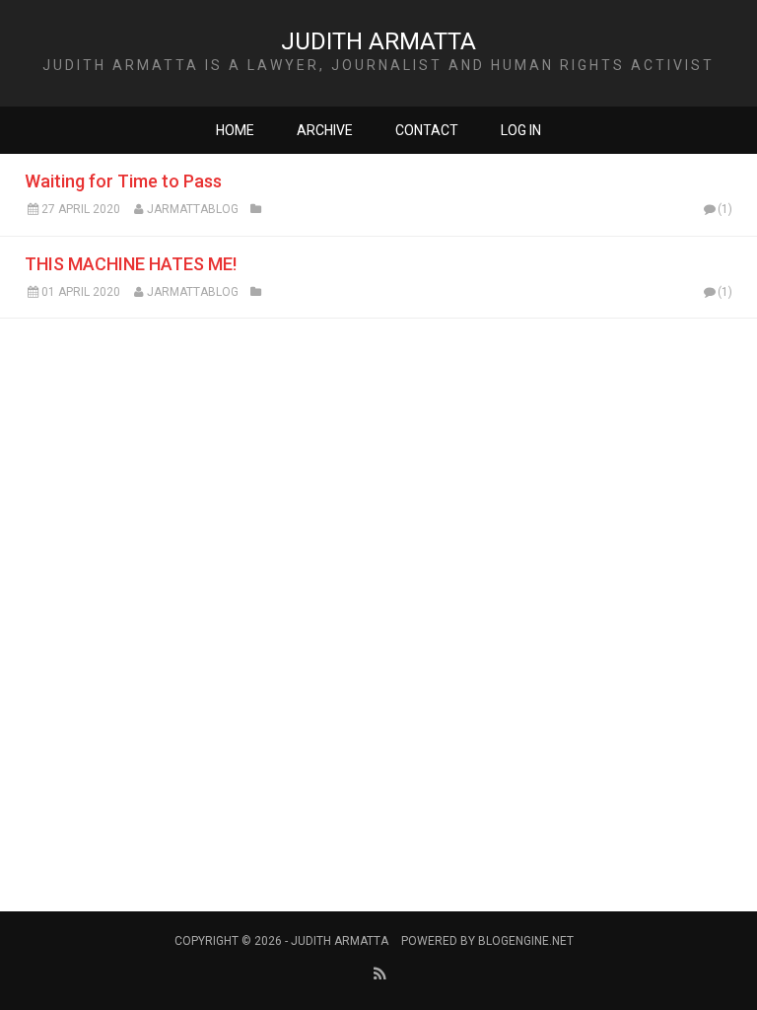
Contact (426, 130)
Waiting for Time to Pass (123, 181)
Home (235, 130)
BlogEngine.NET (526, 941)
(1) (725, 209)
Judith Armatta (378, 41)
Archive (325, 130)
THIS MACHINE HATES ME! (131, 263)
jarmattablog (193, 209)
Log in (521, 130)
